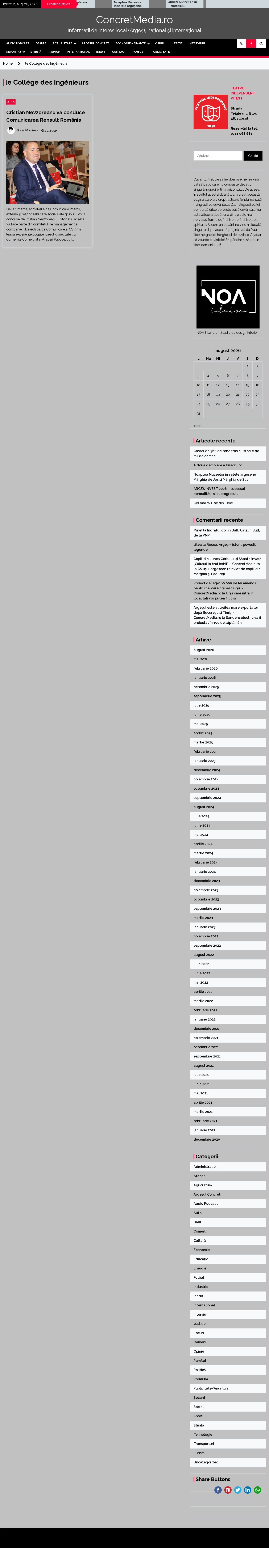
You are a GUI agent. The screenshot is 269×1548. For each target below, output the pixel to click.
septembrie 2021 (207, 1056)
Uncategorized (206, 1462)
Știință (35, 51)
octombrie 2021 (206, 1047)
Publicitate (161, 51)
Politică (200, 1370)
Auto (11, 102)
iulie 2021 (201, 1075)
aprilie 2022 (203, 992)
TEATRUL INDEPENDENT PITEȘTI (243, 93)
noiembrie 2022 (206, 936)
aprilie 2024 (203, 844)
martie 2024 (203, 853)
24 (198, 404)
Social (199, 1407)
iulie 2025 (201, 705)
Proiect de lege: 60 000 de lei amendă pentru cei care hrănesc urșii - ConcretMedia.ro (225, 588)
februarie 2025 (205, 752)
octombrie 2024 (206, 788)
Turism (199, 1453)
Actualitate (62, 43)
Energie (200, 1268)
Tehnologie (203, 1435)
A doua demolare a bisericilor (218, 465)
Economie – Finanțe (131, 43)
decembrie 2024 (207, 770)
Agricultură (203, 1185)
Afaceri (200, 1176)
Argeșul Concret (95, 43)
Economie (202, 1250)
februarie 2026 (206, 668)
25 (208, 404)
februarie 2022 (206, 1010)
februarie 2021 (205, 1121)
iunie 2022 (202, 973)
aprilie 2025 (203, 733)
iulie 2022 (201, 964)
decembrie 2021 (207, 1029)
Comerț (200, 1231)
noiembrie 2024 (206, 779)
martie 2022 (203, 1001)
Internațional (78, 51)
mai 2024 (201, 835)
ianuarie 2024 (205, 872)
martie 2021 (203, 1112)
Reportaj (13, 51)
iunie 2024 (202, 825)
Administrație (205, 1167)
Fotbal (199, 1278)
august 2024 (204, 807)
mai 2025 (201, 724)
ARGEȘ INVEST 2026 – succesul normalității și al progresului (161, 4)
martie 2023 (203, 918)
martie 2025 (203, 742)
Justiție (176, 43)
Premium (54, 51)
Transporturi (204, 1444)
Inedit (101, 51)
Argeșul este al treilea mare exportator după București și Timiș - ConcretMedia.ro (226, 613)
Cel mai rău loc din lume (214, 503)
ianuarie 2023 (205, 927)
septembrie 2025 (207, 696)
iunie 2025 (202, 715)
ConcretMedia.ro (134, 20)
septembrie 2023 (207, 909)
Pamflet (138, 51)
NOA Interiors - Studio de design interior (227, 333)
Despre (41, 43)
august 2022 (204, 955)
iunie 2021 (202, 1084)
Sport (198, 1416)
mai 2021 (201, 1093)
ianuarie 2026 (205, 678)
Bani (197, 1222)
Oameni (200, 1342)
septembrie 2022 (207, 945)
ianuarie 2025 (204, 761)
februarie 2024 (206, 862)
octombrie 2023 (206, 899)
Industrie (201, 1287)
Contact (119, 51)
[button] (241, 43)
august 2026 (204, 650)
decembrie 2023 (207, 881)
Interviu (200, 1314)
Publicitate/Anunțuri (211, 1388)
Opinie (199, 1351)
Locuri (199, 1333)
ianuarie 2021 (204, 1130)
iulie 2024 (201, 816)
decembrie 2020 (207, 1139)
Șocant (199, 1398)
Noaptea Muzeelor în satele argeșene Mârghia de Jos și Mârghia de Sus (106, 4)
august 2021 (204, 1066)
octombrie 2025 (206, 687)
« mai (198, 426)
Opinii (159, 43)
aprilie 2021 (203, 1102)
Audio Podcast (17, 43)
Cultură (200, 1241)
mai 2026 (201, 659)
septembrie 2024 (207, 798)
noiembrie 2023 (206, 890)
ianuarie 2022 (205, 1019)
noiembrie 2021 (206, 1038)
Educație (201, 1259)
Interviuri (197, 43)
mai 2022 (201, 982)
